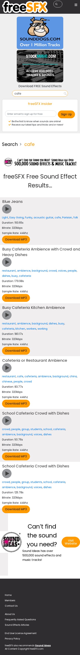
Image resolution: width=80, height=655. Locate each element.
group (25, 429)
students (36, 429)
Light (5, 217)
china (73, 376)
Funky (28, 217)
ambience (24, 271)
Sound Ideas (43, 645)
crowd (53, 271)
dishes (6, 276)
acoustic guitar (43, 217)
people (72, 271)
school (47, 429)
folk (75, 217)
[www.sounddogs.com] (40, 33)
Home (8, 595)
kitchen (20, 329)
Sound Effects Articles (17, 624)
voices (62, 271)
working (42, 329)
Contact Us (11, 605)
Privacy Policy (12, 638)
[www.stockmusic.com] (40, 66)
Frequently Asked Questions (20, 619)
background (39, 271)
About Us (10, 614)
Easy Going (16, 217)
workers (31, 329)
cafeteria (25, 276)
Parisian (67, 217)
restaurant (9, 271)
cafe (58, 217)
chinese (7, 381)
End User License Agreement (20, 633)
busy (15, 276)
